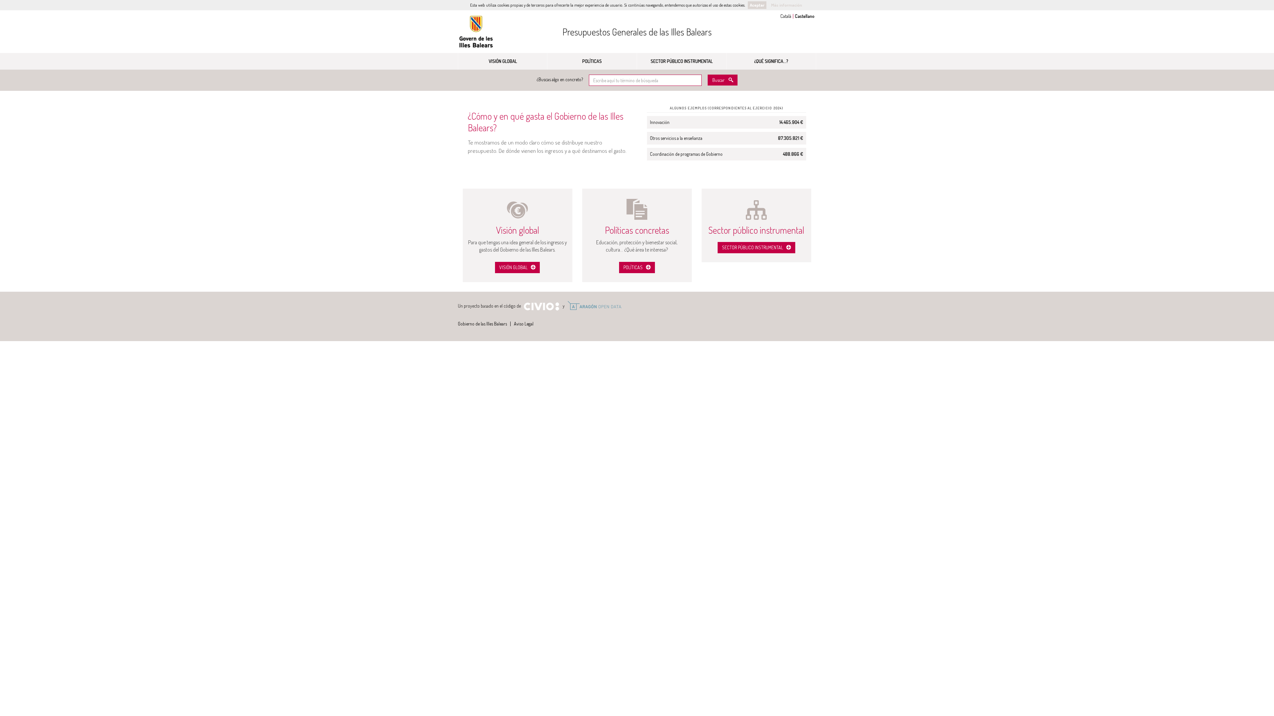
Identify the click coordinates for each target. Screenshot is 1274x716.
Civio (541, 307)
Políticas (592, 61)
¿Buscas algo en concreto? (560, 79)
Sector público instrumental (682, 61)
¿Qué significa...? (771, 61)
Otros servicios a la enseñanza (676, 138)
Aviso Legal (523, 324)
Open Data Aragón (594, 305)
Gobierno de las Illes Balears (476, 32)
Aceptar (757, 5)
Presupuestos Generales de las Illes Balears (637, 32)
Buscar (718, 80)
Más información (786, 5)
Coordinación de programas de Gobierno (686, 154)
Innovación (660, 122)
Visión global (503, 61)
